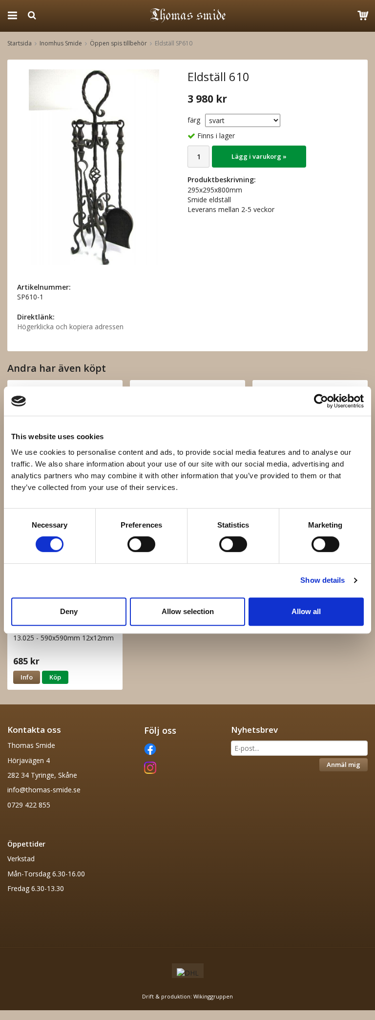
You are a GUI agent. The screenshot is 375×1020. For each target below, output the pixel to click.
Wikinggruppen (213, 996)
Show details (322, 580)
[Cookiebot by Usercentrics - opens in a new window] (321, 401)
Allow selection (188, 611)
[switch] (141, 544)
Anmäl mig (343, 764)
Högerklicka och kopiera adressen (70, 326)
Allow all (306, 611)
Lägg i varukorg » (259, 156)
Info (27, 677)
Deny (69, 611)
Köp (55, 677)
